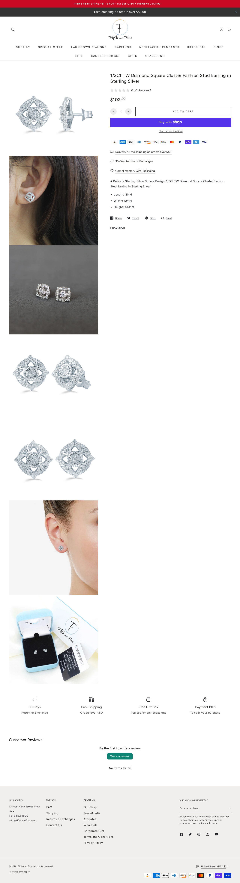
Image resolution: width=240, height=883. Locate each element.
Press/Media (92, 813)
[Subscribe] (230, 808)
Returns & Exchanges (60, 819)
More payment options (171, 131)
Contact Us (54, 825)
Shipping (52, 813)
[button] (13, 30)
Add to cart (183, 111)
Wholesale (91, 825)
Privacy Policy (93, 842)
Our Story (90, 807)
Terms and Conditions (98, 836)
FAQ (49, 807)
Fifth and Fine (25, 866)
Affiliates (90, 819)
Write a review (120, 756)
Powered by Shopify (20, 871)
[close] (235, 11)
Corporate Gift (94, 831)
